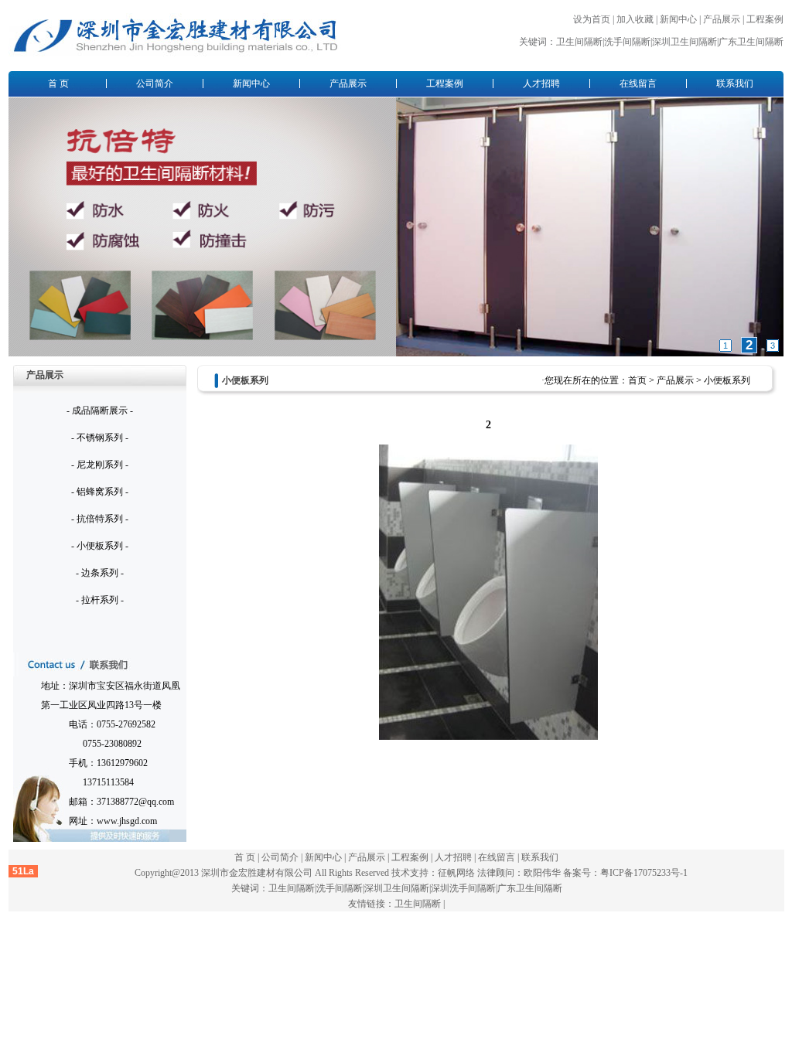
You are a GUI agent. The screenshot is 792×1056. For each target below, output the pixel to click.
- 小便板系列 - (99, 545)
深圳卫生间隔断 (684, 41)
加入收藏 (635, 19)
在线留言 (638, 83)
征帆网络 (456, 872)
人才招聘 (541, 83)
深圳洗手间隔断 (463, 888)
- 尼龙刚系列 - (99, 464)
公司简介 (154, 83)
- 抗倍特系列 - (99, 518)
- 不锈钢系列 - (99, 437)
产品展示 (721, 19)
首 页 (58, 83)
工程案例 (764, 19)
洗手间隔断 (627, 41)
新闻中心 (678, 19)
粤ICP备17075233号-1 (644, 872)
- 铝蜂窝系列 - (99, 491)
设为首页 (591, 19)
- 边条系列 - (100, 572)
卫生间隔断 (579, 41)
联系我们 (734, 83)
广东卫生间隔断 (751, 41)
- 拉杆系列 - (100, 599)
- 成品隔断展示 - (100, 410)
